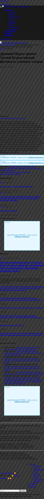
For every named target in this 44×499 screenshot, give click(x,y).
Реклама (8, 33)
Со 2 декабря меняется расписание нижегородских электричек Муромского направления (24, 373)
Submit (23, 491)
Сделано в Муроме (7, 473)
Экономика (13, 29)
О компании (10, 31)
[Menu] (1, 41)
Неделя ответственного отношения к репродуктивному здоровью (15, 173)
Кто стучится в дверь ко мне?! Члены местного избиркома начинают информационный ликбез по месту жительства (21, 334)
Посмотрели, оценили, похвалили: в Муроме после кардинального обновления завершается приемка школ (20, 299)
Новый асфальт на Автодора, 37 (12, 325)
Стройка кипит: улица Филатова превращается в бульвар (21, 308)
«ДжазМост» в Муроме (9, 211)
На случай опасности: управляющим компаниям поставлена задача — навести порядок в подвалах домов (21, 316)
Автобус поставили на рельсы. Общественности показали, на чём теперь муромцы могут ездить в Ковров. (23, 353)
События (12, 14)
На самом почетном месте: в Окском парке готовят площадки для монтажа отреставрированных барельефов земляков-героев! (22, 266)
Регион (11, 25)
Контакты (9, 35)
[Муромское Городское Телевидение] (16, 6)
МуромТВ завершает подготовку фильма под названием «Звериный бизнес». (22, 348)
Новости (8, 10)
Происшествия (14, 16)
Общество (12, 12)
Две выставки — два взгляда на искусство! (16, 186)
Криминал (12, 23)
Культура (12, 21)
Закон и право (14, 27)
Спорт (11, 19)
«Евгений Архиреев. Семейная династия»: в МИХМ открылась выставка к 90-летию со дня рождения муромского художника (20, 198)
